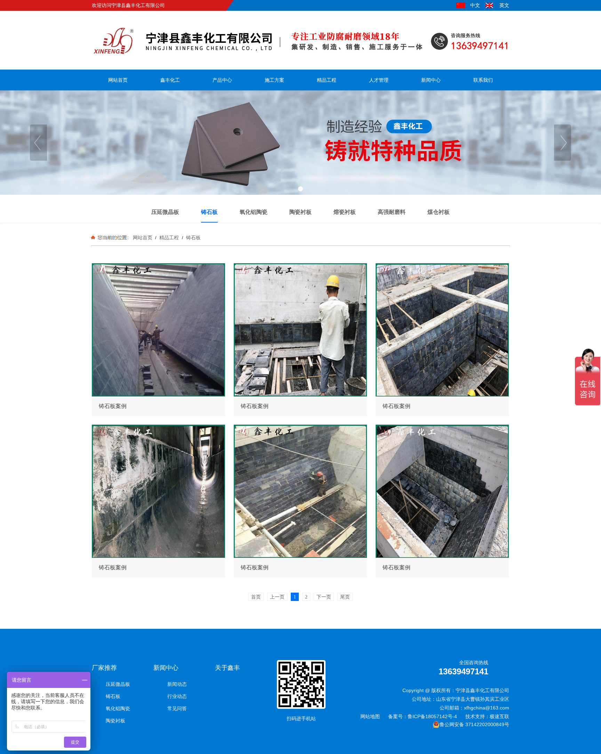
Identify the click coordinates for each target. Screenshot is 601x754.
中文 (475, 5)
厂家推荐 (104, 667)
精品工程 (169, 237)
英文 (504, 5)
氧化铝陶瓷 (118, 708)
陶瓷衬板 (115, 720)
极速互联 (499, 716)
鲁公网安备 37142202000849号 (474, 724)
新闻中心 (165, 667)
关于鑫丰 (227, 667)
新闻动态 (177, 684)
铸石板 (193, 237)
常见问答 (177, 708)
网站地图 (370, 716)
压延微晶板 (118, 684)
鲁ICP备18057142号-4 (432, 716)
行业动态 (177, 696)
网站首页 (142, 237)
